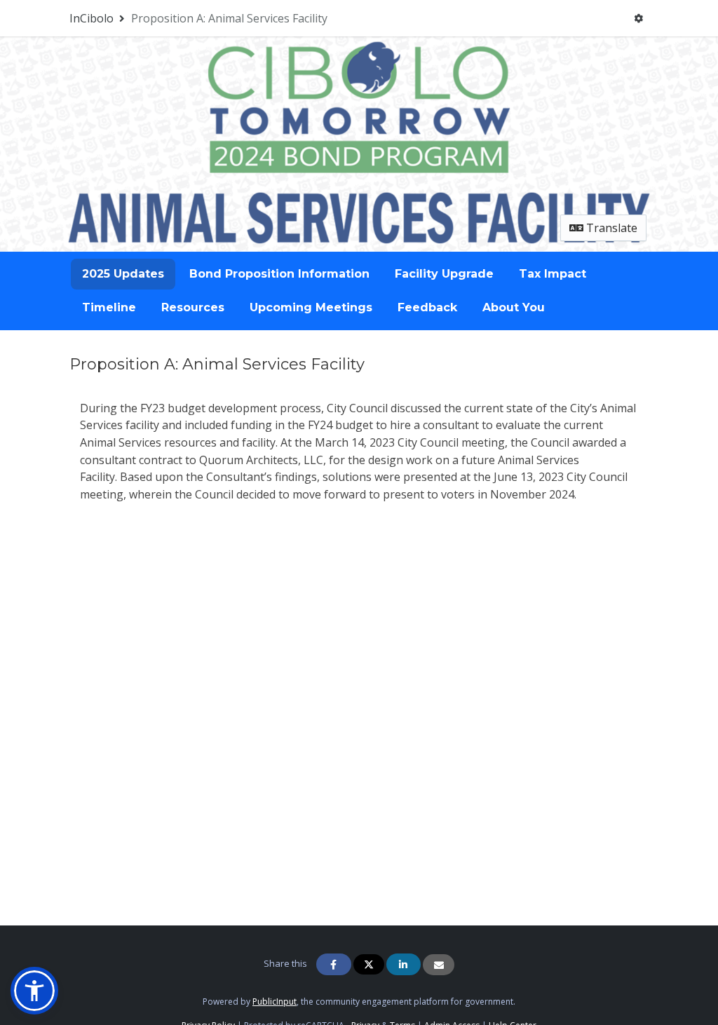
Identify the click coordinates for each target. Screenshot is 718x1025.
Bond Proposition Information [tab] (279, 273)
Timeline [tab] (109, 307)
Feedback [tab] (427, 307)
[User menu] (638, 18)
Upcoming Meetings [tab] (311, 307)
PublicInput (274, 1001)
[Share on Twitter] (368, 964)
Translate (610, 228)
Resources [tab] (192, 307)
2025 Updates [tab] (123, 273)
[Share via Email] (438, 964)
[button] (34, 990)
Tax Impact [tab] (552, 273)
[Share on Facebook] (333, 964)
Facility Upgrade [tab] (444, 273)
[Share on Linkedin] (403, 964)
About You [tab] (513, 307)
